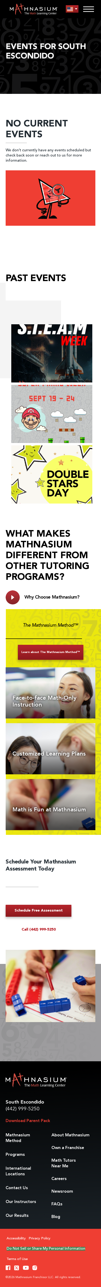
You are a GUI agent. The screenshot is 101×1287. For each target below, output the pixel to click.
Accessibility (16, 1238)
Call (39, 930)
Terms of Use (17, 1259)
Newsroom (62, 1191)
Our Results (17, 1216)
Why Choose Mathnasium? (52, 597)
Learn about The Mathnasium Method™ (50, 652)
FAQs (56, 1204)
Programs (15, 1155)
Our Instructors (21, 1202)
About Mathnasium (70, 1135)
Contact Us (17, 1188)
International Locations (18, 1171)
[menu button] (72, 9)
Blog (55, 1217)
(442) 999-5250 (22, 1109)
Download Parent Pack (28, 1121)
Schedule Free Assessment (39, 911)
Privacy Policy (39, 1238)
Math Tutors (63, 1163)
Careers (59, 1179)
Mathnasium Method (18, 1138)
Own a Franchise (67, 1148)
